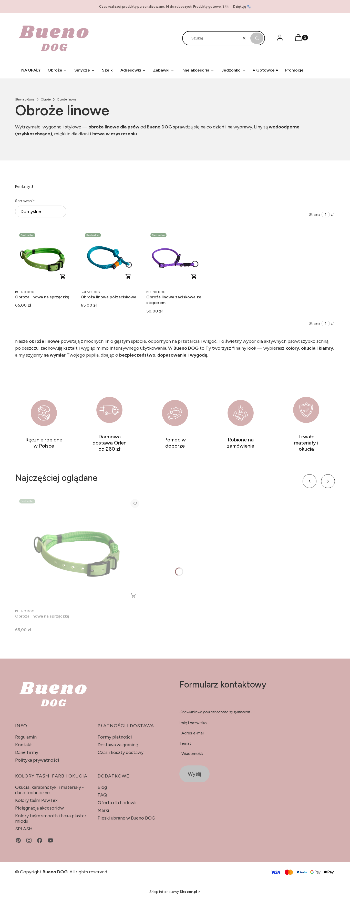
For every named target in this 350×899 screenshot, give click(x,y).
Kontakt (23, 745)
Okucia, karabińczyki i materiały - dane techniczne (49, 789)
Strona (314, 214)
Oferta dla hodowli (117, 802)
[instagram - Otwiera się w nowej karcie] (29, 840)
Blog (102, 787)
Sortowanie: (25, 201)
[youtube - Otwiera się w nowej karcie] (50, 840)
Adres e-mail (192, 733)
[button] (256, 38)
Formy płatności (115, 737)
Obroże (46, 99)
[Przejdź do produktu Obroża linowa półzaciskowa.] (109, 257)
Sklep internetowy (173, 892)
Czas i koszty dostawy (120, 752)
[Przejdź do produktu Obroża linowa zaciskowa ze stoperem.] (175, 257)
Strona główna (25, 99)
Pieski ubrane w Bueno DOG (126, 818)
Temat (185, 743)
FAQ (102, 795)
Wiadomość (192, 753)
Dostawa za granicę (118, 745)
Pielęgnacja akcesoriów (39, 808)
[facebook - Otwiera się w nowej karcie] (40, 840)
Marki (103, 810)
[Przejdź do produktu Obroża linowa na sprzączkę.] (44, 257)
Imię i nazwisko (193, 722)
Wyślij (194, 774)
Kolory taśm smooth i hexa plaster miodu (50, 818)
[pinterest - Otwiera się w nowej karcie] (18, 840)
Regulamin (26, 737)
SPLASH (24, 829)
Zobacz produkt (62, 276)
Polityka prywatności (37, 760)
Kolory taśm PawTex (36, 800)
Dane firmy (26, 752)
